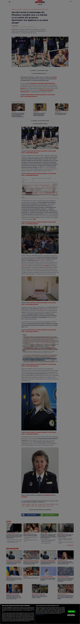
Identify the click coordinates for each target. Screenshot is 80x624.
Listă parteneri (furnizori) (40, 614)
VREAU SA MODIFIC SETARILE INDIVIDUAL (71, 615)
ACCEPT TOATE (71, 611)
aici (13, 618)
